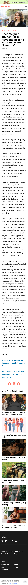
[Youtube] (12, 541)
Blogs (16, 554)
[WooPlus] (5, 6)
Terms (16, 564)
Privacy (16, 567)
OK (25, 581)
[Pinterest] (9, 383)
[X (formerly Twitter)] (14, 383)
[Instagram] (2, 541)
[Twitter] (16, 541)
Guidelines (5, 564)
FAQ (2, 567)
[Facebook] (18, 383)
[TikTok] (6, 541)
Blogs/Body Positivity (9, 30)
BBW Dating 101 (7, 551)
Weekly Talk (5, 554)
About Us (4, 570)
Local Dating (18, 551)
